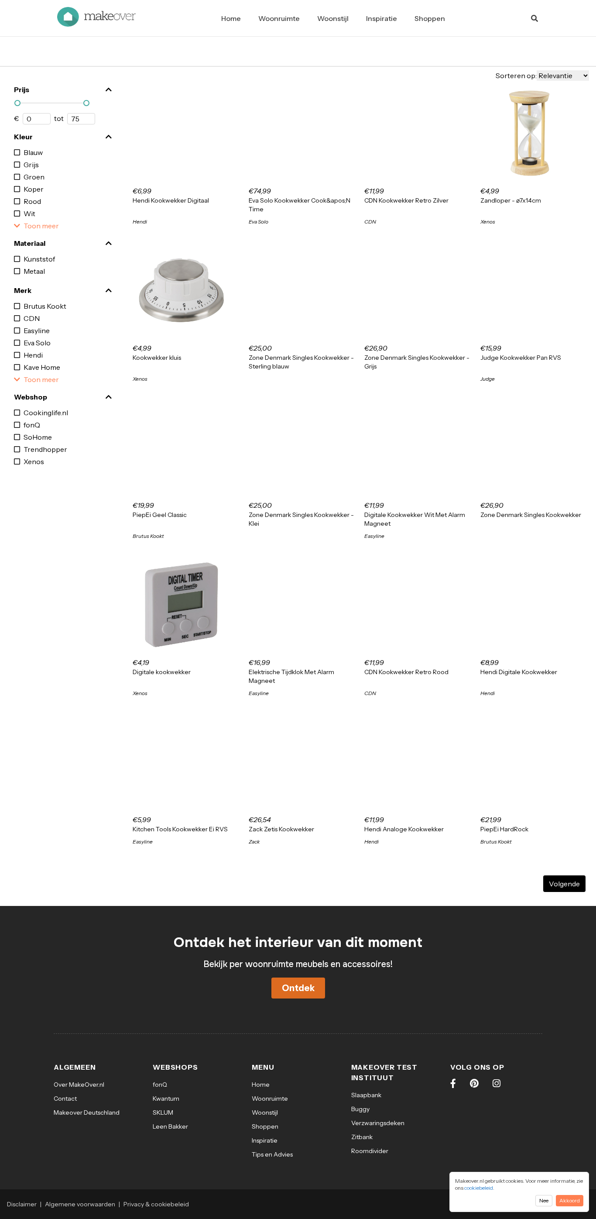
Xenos (34, 461)
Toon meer (41, 225)
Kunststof (39, 259)
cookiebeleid (478, 1188)
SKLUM (163, 1112)
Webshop (30, 397)
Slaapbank (366, 1095)
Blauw (33, 152)
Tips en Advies (272, 1154)
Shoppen (429, 18)
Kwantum (166, 1098)
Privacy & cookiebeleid (156, 1204)
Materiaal (29, 243)
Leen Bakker (170, 1126)
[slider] (17, 103)
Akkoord (569, 1200)
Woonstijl (333, 18)
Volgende (564, 883)
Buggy (360, 1109)
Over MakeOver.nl (79, 1084)
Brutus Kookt (45, 306)
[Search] (534, 18)
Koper (34, 189)
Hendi (33, 355)
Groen (34, 176)
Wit (29, 213)
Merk (22, 290)
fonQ (32, 424)
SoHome (38, 437)
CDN (32, 318)
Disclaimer (22, 1204)
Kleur (23, 136)
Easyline (37, 330)
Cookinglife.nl (46, 412)
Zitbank (362, 1137)
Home (231, 18)
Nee (543, 1200)
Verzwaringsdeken (377, 1123)
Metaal (34, 271)
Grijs (31, 164)
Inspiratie (381, 18)
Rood (32, 201)
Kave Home (42, 367)
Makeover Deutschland (87, 1112)
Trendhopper (45, 449)
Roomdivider (369, 1151)
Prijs (21, 89)
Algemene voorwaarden (80, 1204)
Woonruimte (279, 18)
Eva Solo (37, 342)
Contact (65, 1098)
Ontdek (298, 988)
